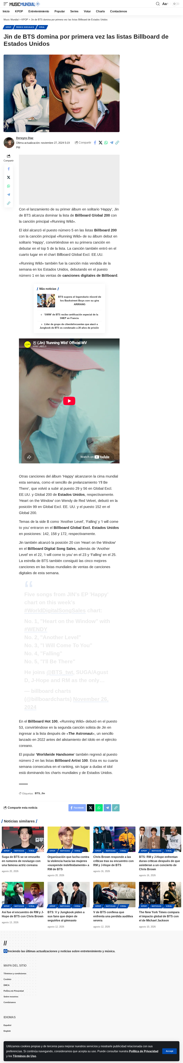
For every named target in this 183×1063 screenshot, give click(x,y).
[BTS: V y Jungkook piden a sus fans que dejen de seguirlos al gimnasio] (69, 894)
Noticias (19, 851)
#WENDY (35, 629)
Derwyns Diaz (24, 137)
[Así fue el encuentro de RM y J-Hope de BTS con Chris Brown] (23, 894)
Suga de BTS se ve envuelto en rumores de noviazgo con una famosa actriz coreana (21, 861)
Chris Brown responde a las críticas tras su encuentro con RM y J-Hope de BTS (113, 861)
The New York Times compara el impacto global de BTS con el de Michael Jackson (159, 916)
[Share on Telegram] (111, 143)
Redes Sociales (25, 27)
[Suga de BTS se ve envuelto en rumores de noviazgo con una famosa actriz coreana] (23, 839)
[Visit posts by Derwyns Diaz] (9, 142)
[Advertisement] (69, 180)
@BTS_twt (59, 672)
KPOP (8, 27)
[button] (169, 1051)
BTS (37, 793)
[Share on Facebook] (94, 143)
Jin (43, 793)
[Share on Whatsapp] (105, 143)
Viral (42, 27)
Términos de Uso (24, 1056)
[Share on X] (100, 143)
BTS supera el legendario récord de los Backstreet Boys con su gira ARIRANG (79, 300)
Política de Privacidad (143, 1051)
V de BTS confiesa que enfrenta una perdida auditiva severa (113, 916)
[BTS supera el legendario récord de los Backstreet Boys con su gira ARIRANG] (46, 300)
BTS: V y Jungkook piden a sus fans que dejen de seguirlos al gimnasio (66, 916)
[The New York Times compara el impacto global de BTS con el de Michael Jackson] (160, 894)
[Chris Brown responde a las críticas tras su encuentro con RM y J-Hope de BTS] (114, 839)
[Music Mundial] (25, 4)
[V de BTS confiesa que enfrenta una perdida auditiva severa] (114, 894)
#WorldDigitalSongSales (55, 610)
